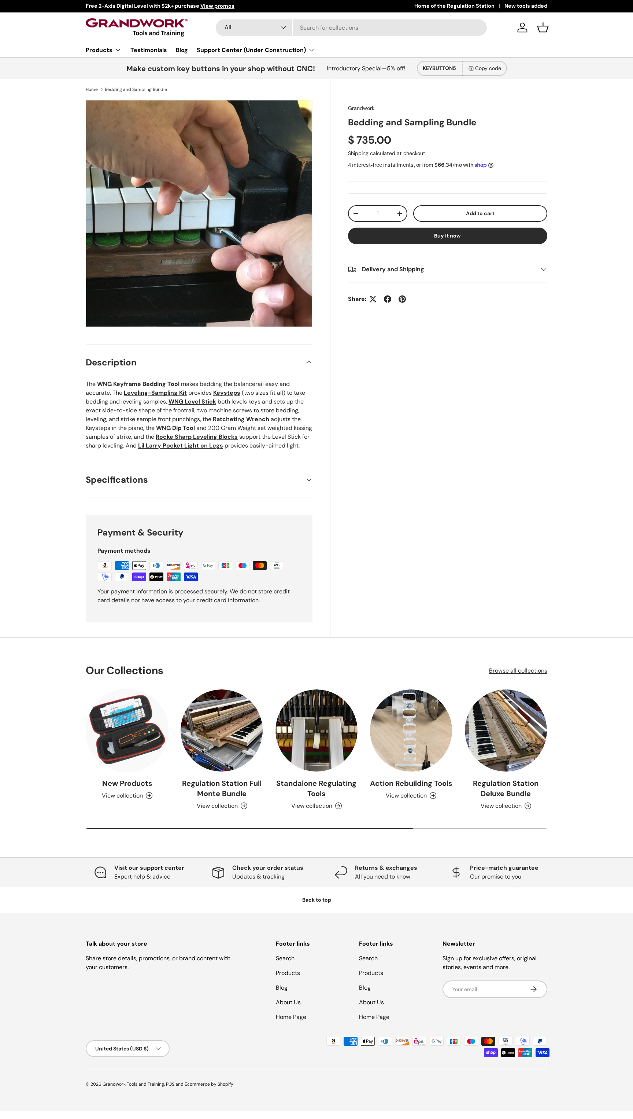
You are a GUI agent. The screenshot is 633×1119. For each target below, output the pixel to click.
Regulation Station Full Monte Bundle (222, 788)
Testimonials (148, 50)
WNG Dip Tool (175, 428)
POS (170, 1084)
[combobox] (351, 27)
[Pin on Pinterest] (402, 299)
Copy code (488, 68)
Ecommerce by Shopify (209, 1084)
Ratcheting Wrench (241, 419)
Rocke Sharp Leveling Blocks (197, 437)
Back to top (316, 900)
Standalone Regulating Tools (316, 788)
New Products (127, 783)
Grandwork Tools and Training (133, 1084)
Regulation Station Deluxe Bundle (505, 788)
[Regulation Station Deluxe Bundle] (506, 730)
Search (285, 958)
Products (99, 50)
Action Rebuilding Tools (411, 783)
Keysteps (226, 393)
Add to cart (480, 213)
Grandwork (361, 108)
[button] (543, 27)
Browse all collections (518, 670)
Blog (182, 50)
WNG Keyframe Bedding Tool (138, 384)
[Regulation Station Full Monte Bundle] (222, 730)
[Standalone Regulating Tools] (316, 730)
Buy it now (447, 235)
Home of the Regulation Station (454, 6)
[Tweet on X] (373, 299)
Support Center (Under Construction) (251, 50)
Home (92, 89)
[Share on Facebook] (387, 299)
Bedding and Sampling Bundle (136, 89)
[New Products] (127, 730)
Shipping (358, 153)
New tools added (525, 6)
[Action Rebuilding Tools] (411, 730)
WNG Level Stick (192, 401)
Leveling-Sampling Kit (155, 393)
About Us (288, 1002)
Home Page (291, 1017)
